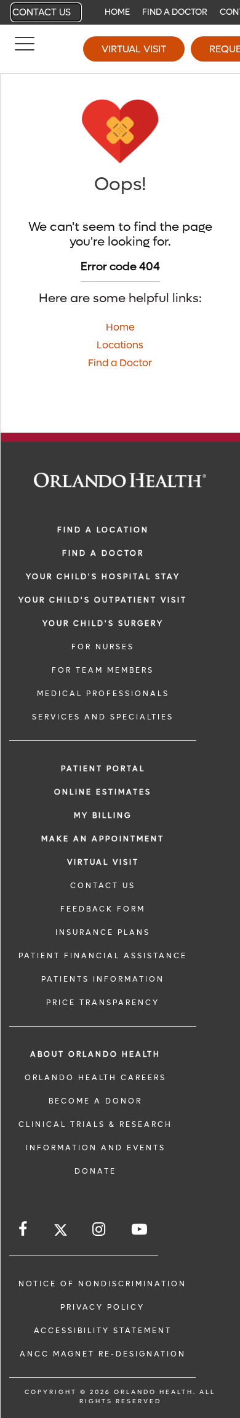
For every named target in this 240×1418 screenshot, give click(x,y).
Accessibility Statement (103, 1331)
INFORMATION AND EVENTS (96, 1148)
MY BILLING (103, 815)
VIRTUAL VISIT (103, 862)
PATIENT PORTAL (103, 769)
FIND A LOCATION (103, 530)
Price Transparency (102, 1002)
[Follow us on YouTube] (140, 1229)
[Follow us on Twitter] (61, 1232)
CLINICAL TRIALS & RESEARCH (95, 1124)
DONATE (95, 1171)
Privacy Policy (102, 1307)
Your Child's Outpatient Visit (102, 600)
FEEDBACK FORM (102, 909)
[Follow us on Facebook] (23, 1229)
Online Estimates (102, 792)
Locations (120, 344)
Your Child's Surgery (103, 623)
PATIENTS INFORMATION (102, 979)
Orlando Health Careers (95, 1078)
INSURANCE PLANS (102, 932)
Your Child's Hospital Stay (103, 577)
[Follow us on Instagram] (99, 1229)
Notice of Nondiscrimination (102, 1284)
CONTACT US (102, 886)
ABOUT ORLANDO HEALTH (95, 1054)
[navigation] (120, 12)
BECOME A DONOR (95, 1101)
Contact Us (41, 12)
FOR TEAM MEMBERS (103, 670)
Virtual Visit (134, 48)
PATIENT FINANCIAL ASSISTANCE (102, 956)
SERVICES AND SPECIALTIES (103, 717)
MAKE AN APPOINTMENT (102, 839)
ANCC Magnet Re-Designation (103, 1354)
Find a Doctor (174, 12)
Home (117, 12)
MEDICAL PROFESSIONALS (103, 694)
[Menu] (24, 49)
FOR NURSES (102, 647)
